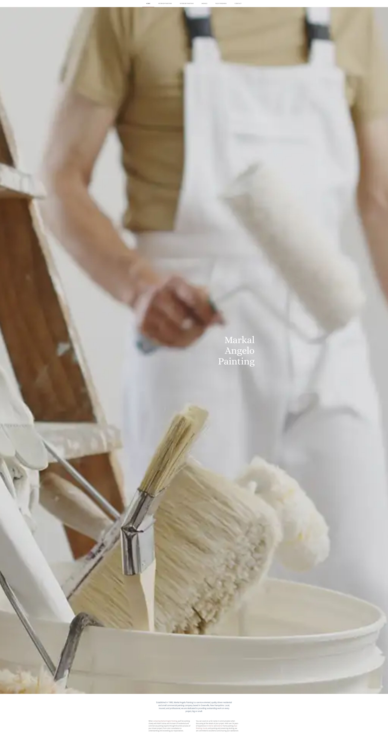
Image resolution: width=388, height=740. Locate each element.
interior (210, 726)
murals (205, 728)
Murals (204, 3)
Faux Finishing (221, 3)
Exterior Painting (187, 3)
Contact (238, 3)
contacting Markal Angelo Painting (165, 721)
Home (148, 3)
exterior (220, 726)
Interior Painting (165, 3)
